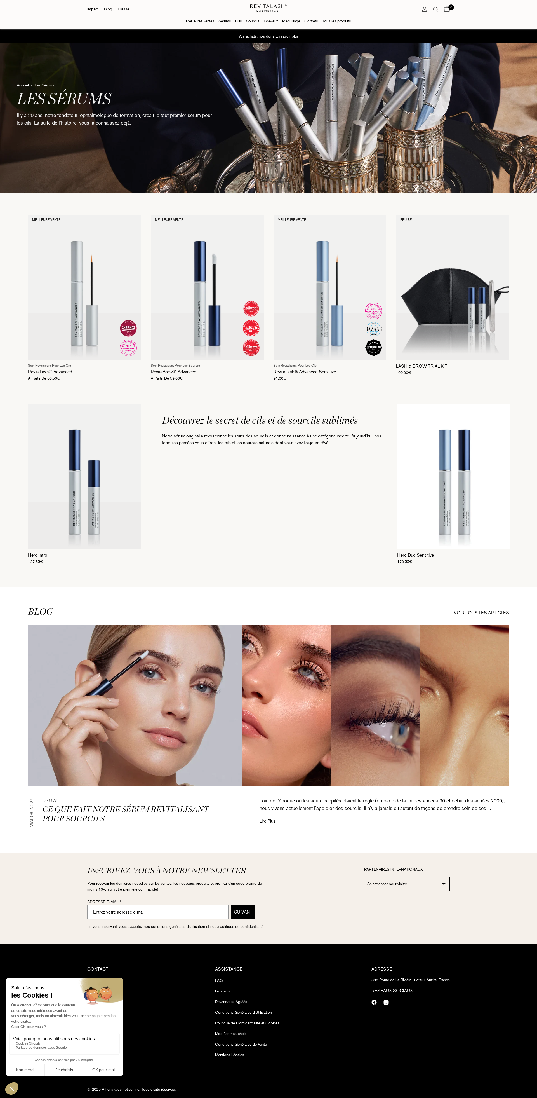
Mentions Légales (229, 1055)
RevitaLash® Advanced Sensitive (305, 371)
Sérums (224, 21)
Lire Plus (267, 821)
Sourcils (253, 21)
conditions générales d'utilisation (178, 926)
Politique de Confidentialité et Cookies (247, 1023)
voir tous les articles (481, 612)
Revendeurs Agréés (231, 1001)
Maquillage (291, 21)
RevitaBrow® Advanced (173, 371)
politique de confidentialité (241, 926)
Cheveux (271, 21)
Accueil (23, 85)
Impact (92, 9)
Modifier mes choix (230, 1033)
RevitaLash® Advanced (50, 371)
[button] (447, 9)
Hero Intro (37, 555)
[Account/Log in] (424, 9)
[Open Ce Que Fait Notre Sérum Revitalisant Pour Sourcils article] (135, 705)
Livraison (222, 991)
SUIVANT (243, 912)
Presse (123, 9)
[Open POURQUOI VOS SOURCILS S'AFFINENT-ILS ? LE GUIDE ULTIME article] (464, 705)
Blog (108, 9)
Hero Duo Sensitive (415, 555)
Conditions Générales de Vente (241, 1044)
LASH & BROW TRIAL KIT (421, 366)
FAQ (219, 980)
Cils (238, 21)
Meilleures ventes (200, 21)
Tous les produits (336, 21)
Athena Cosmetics (117, 1089)
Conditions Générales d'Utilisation (243, 1012)
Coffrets (311, 21)
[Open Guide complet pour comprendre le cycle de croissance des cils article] (375, 705)
